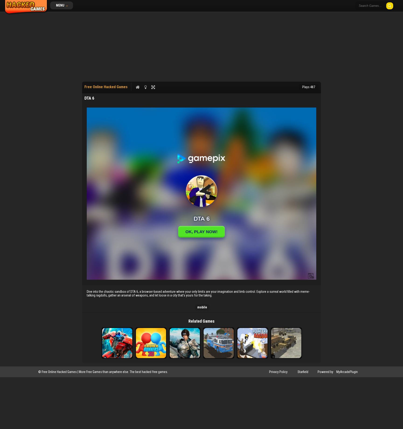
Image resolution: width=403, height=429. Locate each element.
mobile (202, 307)
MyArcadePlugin (347, 372)
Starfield (303, 372)
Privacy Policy (278, 372)
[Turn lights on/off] (145, 87)
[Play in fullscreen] (153, 87)
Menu (60, 5)
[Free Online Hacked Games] (26, 13)
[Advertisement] (201, 46)
